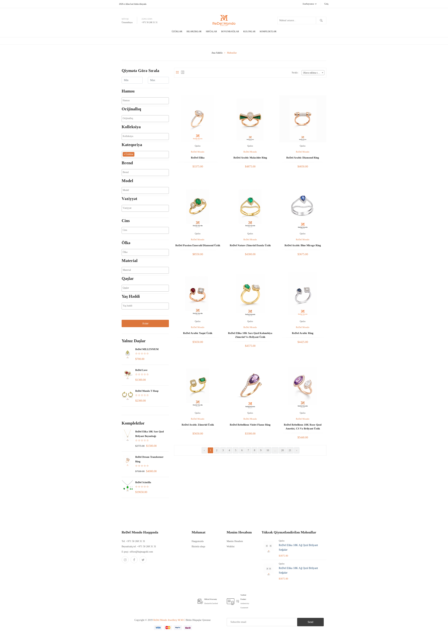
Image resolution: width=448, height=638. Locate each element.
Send (310, 621)
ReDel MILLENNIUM (147, 349)
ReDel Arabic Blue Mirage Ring (303, 245)
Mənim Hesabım (235, 541)
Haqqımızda (198, 541)
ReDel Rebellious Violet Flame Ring (250, 424)
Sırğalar (211, 31)
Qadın (198, 145)
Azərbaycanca (308, 4)
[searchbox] (145, 100)
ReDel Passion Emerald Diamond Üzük (197, 245)
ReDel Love (141, 370)
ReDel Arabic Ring (302, 333)
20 (282, 450)
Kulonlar (249, 31)
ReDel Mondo (197, 151)
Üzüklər (177, 31)
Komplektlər (268, 31)
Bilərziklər (194, 31)
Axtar (145, 323)
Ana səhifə (216, 52)
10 (268, 450)
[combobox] (145, 100)
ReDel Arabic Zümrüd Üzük (198, 424)
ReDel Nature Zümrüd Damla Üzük (250, 245)
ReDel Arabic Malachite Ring (250, 157)
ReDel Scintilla (143, 482)
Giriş (326, 4)
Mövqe (125, 19)
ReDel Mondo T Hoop (147, 391)
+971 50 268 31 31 (150, 22)
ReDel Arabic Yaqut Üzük (197, 333)
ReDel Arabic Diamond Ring (302, 157)
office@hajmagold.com (141, 551)
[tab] (177, 72)
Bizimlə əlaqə (198, 546)
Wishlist (230, 546)
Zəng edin (147, 19)
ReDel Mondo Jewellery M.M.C (169, 620)
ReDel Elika (198, 157)
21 (290, 450)
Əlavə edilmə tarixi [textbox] (312, 72)
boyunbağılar (230, 31)
